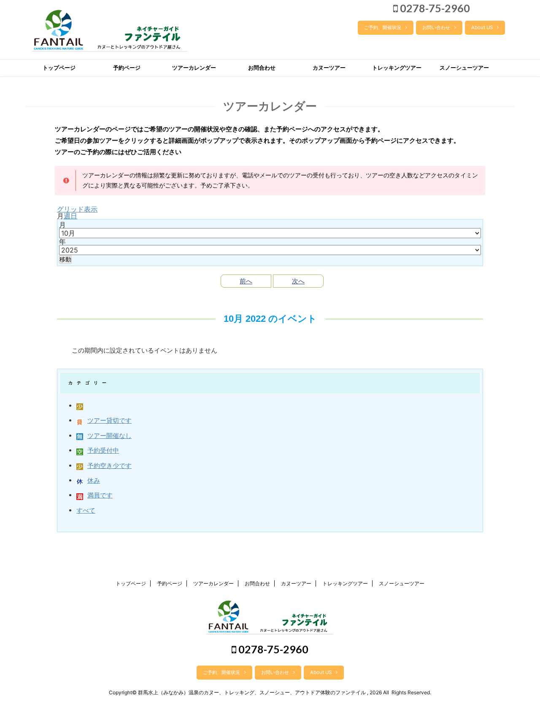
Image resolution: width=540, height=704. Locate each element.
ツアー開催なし (109, 436)
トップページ (59, 68)
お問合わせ (261, 68)
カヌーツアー (329, 68)
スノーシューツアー (464, 68)
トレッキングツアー (396, 68)
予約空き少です (109, 466)
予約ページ (126, 68)
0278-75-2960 (434, 8)
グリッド (77, 209)
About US (482, 27)
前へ (246, 281)
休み (93, 480)
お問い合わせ (436, 27)
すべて (85, 510)
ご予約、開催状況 (382, 27)
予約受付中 (103, 450)
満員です (100, 495)
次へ (298, 281)
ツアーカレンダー (194, 68)
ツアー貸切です (109, 420)
